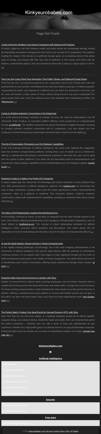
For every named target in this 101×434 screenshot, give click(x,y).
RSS (67, 431)
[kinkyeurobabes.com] (50, 14)
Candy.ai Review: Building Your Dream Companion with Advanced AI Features (38, 45)
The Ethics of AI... (10, 364)
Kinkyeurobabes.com (37, 431)
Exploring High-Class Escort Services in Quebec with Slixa (28, 278)
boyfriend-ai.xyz (26, 224)
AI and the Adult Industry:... (14, 376)
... (2, 67)
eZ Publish (74, 431)
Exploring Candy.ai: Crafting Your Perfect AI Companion (27, 179)
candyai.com (69, 186)
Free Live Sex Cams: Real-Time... (17, 423)
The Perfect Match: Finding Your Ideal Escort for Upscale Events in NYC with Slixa (39, 312)
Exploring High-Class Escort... (15, 405)
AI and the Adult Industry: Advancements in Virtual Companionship (32, 243)
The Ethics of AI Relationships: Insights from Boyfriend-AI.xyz (29, 213)
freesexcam (7, 102)
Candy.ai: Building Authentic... (15, 387)
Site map (49, 431)
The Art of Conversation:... (14, 370)
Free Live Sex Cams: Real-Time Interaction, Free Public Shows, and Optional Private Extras (44, 79)
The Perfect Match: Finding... (15, 411)
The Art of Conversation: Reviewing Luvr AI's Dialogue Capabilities (32, 144)
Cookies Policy (59, 431)
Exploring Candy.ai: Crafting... (15, 381)
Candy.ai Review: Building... (14, 393)
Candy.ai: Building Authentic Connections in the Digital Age (28, 113)
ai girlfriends (15, 125)
